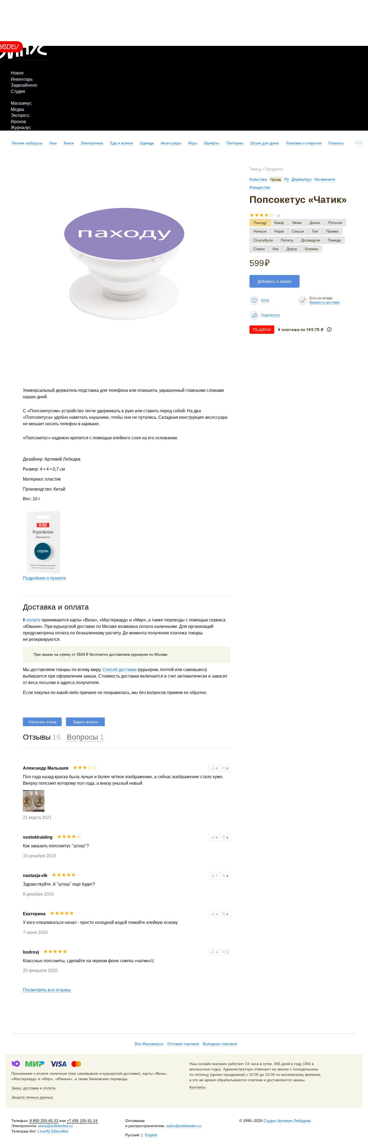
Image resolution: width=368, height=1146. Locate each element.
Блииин (311, 249)
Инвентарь (22, 79)
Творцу (255, 169)
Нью (53, 143)
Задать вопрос (85, 722)
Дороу (291, 249)
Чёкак (297, 222)
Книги (69, 143)
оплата (49, 1088)
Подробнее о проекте (44, 578)
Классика (258, 179)
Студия (18, 91)
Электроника (92, 143)
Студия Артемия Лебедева (287, 1120)
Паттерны (235, 143)
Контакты (197, 1087)
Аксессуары (171, 143)
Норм (279, 231)
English (151, 1135)
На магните (324, 179)
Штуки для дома (264, 143)
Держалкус (301, 179)
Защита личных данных (32, 1097)
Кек (276, 249)
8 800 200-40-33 (44, 1120)
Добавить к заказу (274, 281)
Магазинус (21, 103)
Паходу (260, 222)
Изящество (259, 187)
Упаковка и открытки (304, 143)
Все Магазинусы (149, 1044)
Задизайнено (24, 85)
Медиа (17, 109)
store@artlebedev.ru (55, 1126)
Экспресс (20, 115)
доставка (31, 1088)
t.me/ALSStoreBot (53, 1131)
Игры (192, 143)
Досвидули (310, 240)
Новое (17, 73)
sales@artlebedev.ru (183, 1126)
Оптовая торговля (183, 1044)
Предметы (274, 169)
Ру (286, 179)
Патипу (287, 240)
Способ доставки (119, 669)
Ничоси (260, 231)
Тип (315, 231)
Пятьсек (335, 222)
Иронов (18, 121)
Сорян (259, 249)
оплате (33, 620)
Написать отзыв (42, 722)
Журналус (21, 127)
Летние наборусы (27, 143)
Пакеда (334, 240)
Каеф (279, 222)
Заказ (16, 1088)
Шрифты (211, 143)
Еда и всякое (121, 143)
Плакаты (335, 143)
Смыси (298, 231)
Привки (332, 231)
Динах (315, 222)
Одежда (147, 143)
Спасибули (263, 240)
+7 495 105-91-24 (82, 1120)
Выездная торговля (220, 1044)
